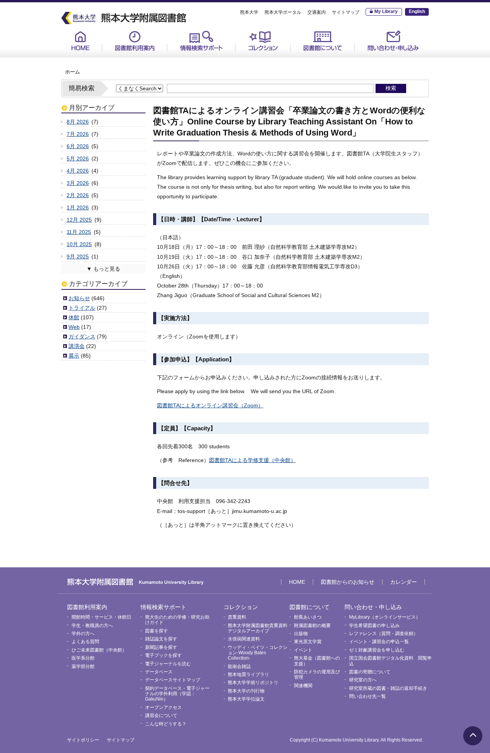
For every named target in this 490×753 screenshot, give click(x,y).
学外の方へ (83, 633)
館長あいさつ (313, 58)
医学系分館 (83, 658)
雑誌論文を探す (161, 639)
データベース (159, 672)
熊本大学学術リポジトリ (253, 682)
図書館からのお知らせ (347, 582)
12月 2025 (79, 219)
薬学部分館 (83, 666)
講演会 (77, 346)
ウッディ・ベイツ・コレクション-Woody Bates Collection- (257, 653)
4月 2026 (78, 170)
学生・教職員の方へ (92, 625)
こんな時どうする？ (165, 724)
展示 (74, 356)
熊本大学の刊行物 (246, 691)
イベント (303, 650)
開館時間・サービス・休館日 (144, 58)
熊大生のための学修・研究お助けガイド (209, 61)
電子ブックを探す (163, 655)
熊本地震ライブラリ (248, 674)
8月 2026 (78, 121)
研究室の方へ (363, 680)
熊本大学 (249, 12)
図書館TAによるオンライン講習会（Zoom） (210, 405)
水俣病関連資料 (244, 639)
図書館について (323, 40)
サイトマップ (345, 12)
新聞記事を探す (161, 647)
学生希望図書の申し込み (374, 625)
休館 (74, 317)
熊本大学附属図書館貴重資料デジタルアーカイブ (257, 628)
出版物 (301, 633)
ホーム (72, 72)
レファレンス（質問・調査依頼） (383, 633)
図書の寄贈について (369, 672)
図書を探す (156, 631)
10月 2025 (79, 244)
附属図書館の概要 (312, 625)
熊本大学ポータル (283, 12)
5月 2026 (78, 158)
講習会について (161, 715)
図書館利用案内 (134, 40)
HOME (80, 40)
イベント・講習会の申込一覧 (379, 641)
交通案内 (316, 12)
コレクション (263, 40)
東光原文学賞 (308, 641)
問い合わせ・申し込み (393, 40)
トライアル (82, 308)
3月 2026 (78, 183)
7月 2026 (78, 134)
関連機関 (303, 685)
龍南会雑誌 (239, 666)
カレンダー (403, 582)
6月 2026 (78, 146)
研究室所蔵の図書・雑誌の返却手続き (388, 688)
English (417, 11)
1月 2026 (78, 207)
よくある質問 (85, 641)
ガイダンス (82, 336)
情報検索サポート (201, 40)
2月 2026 (78, 195)
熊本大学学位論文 (246, 699)
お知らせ (79, 298)
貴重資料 (253, 58)
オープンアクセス (163, 707)
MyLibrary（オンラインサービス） (395, 61)
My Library (386, 11)
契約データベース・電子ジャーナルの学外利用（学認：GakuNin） (177, 694)
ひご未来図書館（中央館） (99, 650)
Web (74, 327)
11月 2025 (79, 232)
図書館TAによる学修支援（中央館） (252, 460)
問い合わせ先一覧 (367, 696)
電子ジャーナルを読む (168, 663)
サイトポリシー (83, 740)
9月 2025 (78, 256)
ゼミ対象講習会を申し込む (376, 650)
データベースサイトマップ (172, 680)
